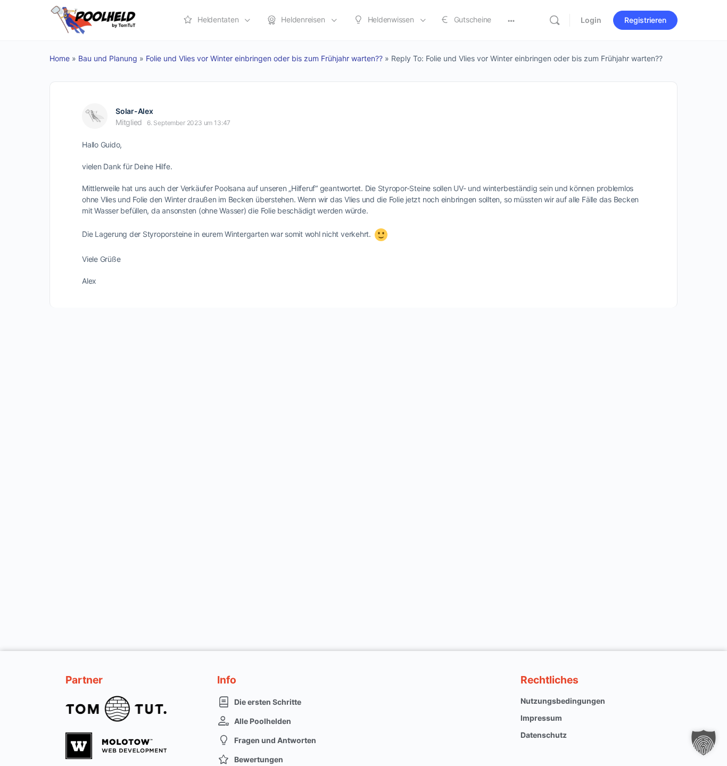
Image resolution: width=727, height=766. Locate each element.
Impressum (541, 717)
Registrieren (645, 19)
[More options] (511, 20)
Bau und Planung (107, 58)
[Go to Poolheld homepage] (102, 19)
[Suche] (554, 20)
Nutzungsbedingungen (563, 700)
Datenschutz (544, 734)
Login (591, 19)
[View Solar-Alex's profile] (95, 116)
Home (59, 58)
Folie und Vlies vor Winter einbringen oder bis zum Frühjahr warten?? (264, 58)
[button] (703, 742)
